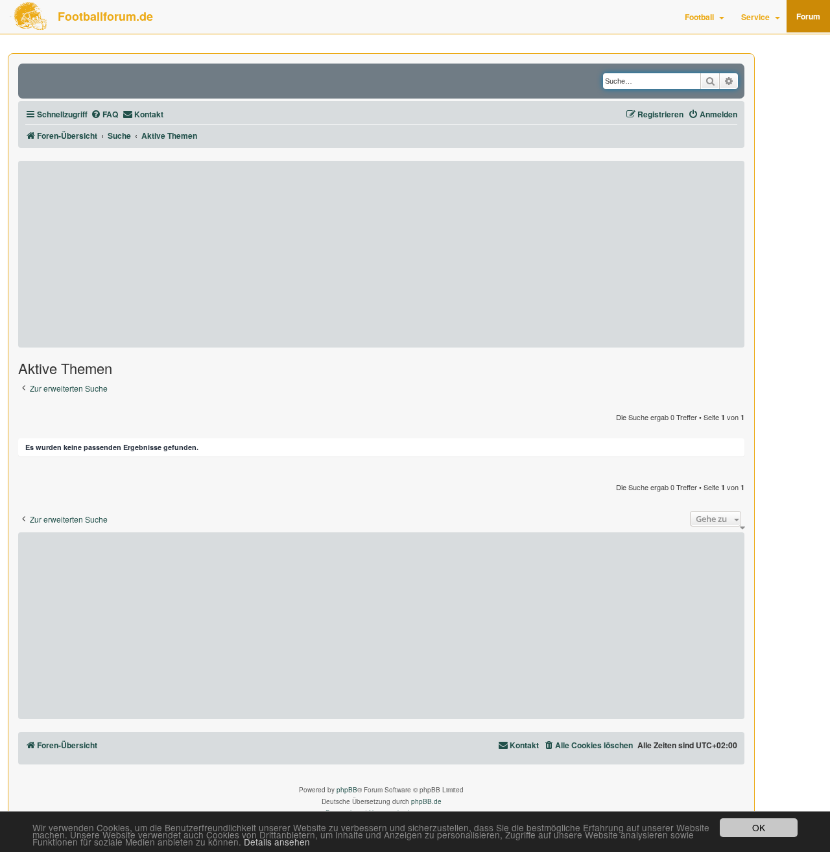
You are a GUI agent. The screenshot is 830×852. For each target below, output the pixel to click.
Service (755, 17)
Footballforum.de (105, 16)
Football (699, 17)
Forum (808, 16)
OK (758, 827)
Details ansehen (277, 842)
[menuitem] (104, 114)
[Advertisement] (381, 254)
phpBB (347, 789)
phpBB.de (426, 801)
